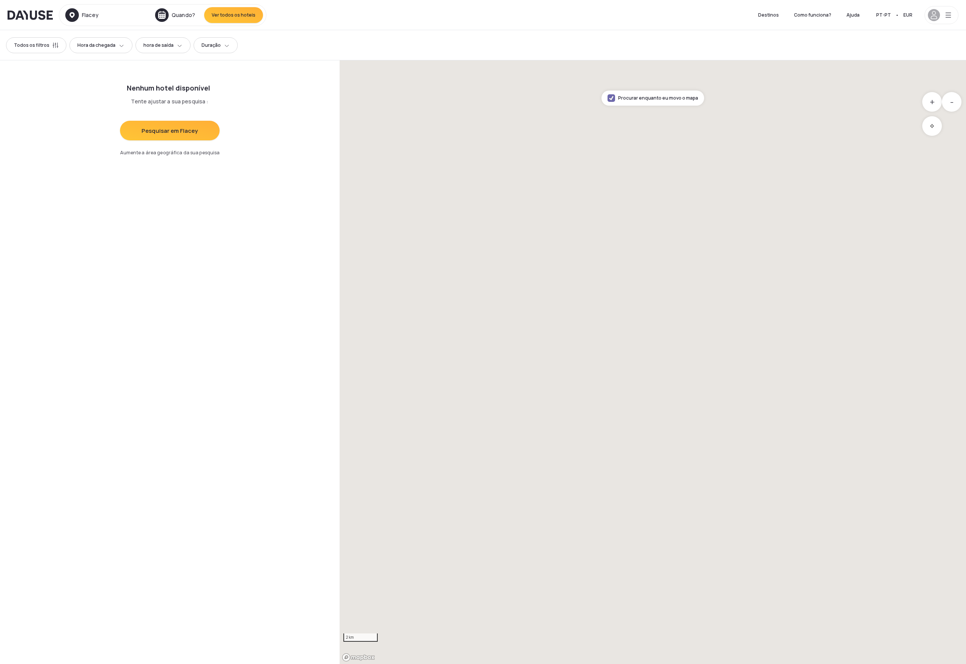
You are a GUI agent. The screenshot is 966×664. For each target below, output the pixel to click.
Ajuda (853, 15)
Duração (211, 45)
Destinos (768, 15)
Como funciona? (812, 15)
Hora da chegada (96, 45)
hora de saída (158, 45)
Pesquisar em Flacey (170, 131)
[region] (653, 362)
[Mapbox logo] (358, 657)
